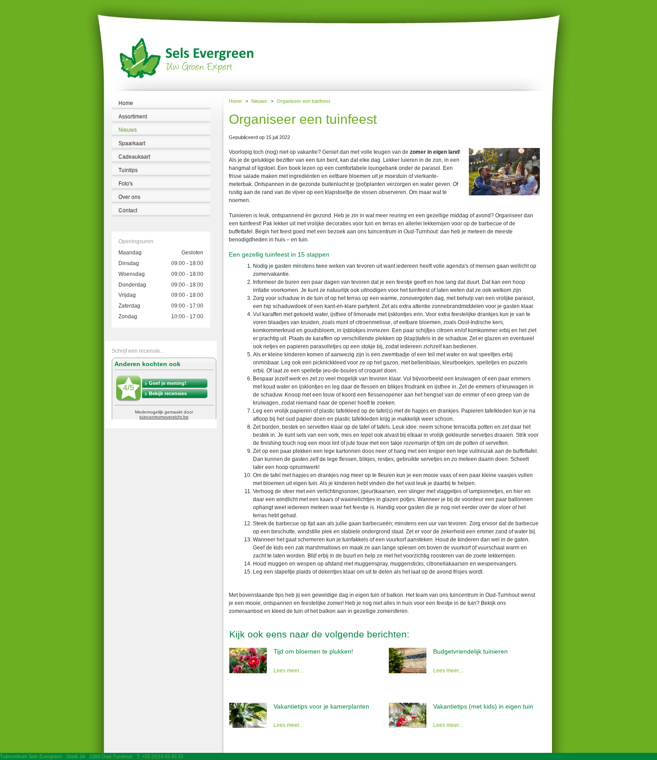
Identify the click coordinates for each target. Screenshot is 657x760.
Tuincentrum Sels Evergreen (31, 756)
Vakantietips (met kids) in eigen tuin (483, 706)
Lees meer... (288, 670)
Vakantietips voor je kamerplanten (321, 706)
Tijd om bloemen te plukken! (313, 651)
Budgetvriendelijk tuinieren (470, 651)
